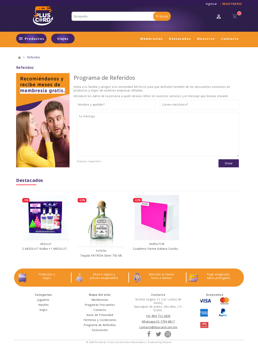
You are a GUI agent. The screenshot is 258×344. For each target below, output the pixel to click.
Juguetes (43, 300)
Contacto (230, 39)
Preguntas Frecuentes (100, 305)
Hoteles (43, 305)
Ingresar (212, 4)
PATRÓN (101, 251)
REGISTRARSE (232, 4)
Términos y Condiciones (100, 320)
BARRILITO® (156, 244)
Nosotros (206, 39)
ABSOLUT (46, 244)
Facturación (100, 330)
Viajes (63, 39)
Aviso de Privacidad (99, 315)
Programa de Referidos (100, 325)
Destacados (180, 39)
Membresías (151, 39)
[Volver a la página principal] (19, 58)
